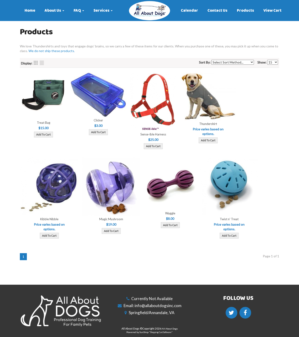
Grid (36, 63)
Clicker (98, 120)
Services (101, 10)
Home (30, 10)
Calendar (189, 10)
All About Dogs (170, 328)
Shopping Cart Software (160, 332)
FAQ (77, 10)
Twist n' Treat (229, 219)
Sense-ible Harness (153, 134)
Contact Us (217, 10)
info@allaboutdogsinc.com (158, 305)
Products (245, 10)
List (42, 63)
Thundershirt (208, 124)
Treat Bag (43, 122)
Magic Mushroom (111, 219)
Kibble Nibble (49, 219)
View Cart (272, 10)
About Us (53, 10)
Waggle (170, 213)
